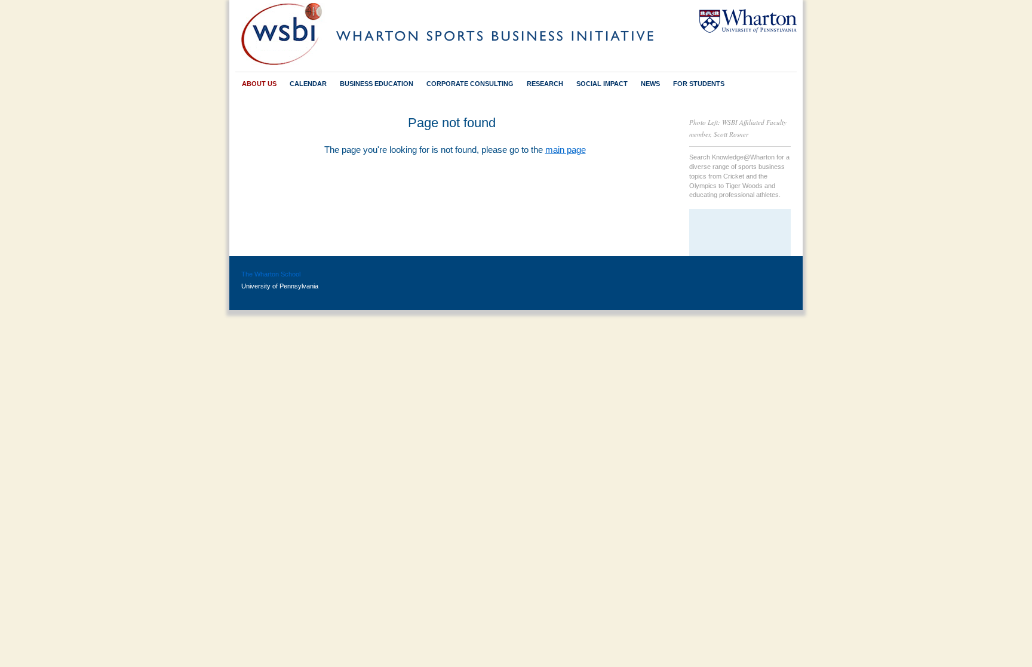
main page (565, 150)
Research (545, 83)
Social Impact (602, 83)
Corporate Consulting (470, 83)
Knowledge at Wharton (740, 234)
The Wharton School (270, 274)
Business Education (376, 83)
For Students (698, 83)
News (650, 83)
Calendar (299, 83)
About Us (259, 83)
